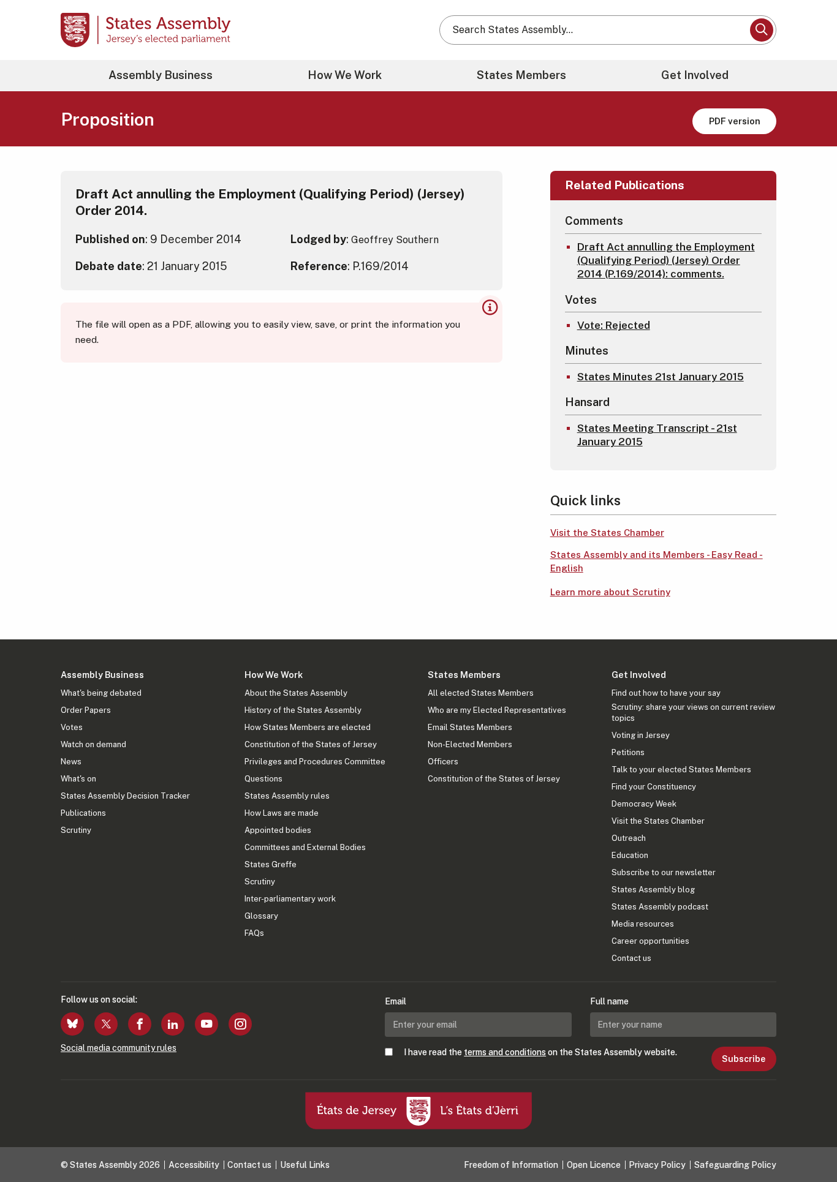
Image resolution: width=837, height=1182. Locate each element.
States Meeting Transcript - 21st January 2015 (657, 435)
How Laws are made (281, 813)
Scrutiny (76, 830)
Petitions (628, 752)
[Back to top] (807, 1140)
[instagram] (240, 1024)
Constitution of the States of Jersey (310, 744)
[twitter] (106, 1024)
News (71, 761)
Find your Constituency (654, 786)
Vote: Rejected (613, 325)
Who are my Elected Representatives (497, 710)
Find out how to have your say (666, 693)
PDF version (734, 121)
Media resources (643, 923)
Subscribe (743, 1059)
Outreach (629, 838)
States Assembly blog (653, 889)
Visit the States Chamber (607, 532)
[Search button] (761, 30)
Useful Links (305, 1165)
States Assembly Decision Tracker (125, 795)
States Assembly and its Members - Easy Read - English (656, 561)
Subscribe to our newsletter (664, 872)
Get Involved (695, 75)
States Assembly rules (287, 795)
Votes (72, 727)
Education (630, 855)
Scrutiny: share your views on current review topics (693, 712)
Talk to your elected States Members (681, 769)
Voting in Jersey (641, 735)
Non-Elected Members (470, 744)
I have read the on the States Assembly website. (540, 1052)
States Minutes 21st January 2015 (660, 377)
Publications (83, 813)
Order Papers (86, 710)
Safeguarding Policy (735, 1165)
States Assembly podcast (660, 906)
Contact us (631, 958)
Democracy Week (644, 803)
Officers (443, 761)
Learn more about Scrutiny (610, 592)
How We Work (345, 75)
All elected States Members (481, 693)
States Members (521, 75)
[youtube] (206, 1024)
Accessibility (194, 1165)
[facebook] (139, 1024)
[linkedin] (172, 1024)
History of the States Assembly (303, 710)
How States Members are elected (307, 727)
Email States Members (470, 727)
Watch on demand (93, 744)
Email (395, 1001)
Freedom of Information (511, 1165)
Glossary (261, 915)
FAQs (254, 933)
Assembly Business (160, 75)
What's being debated (101, 693)
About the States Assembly (295, 693)
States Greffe (270, 864)
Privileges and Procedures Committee (314, 761)
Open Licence (594, 1165)
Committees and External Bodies (305, 847)
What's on (78, 778)
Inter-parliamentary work (290, 898)
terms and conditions (505, 1052)
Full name (609, 1001)
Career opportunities (650, 941)
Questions (263, 778)
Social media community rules (118, 1048)
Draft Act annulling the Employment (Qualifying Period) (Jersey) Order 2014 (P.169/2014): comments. (666, 260)
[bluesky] (72, 1024)
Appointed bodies (277, 830)
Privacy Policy (657, 1165)
